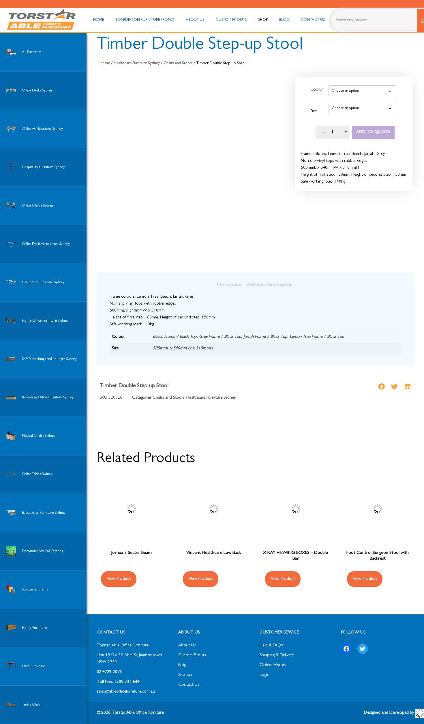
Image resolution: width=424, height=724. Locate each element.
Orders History (273, 665)
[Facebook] (346, 649)
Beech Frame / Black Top (175, 337)
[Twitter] (362, 649)
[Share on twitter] (394, 386)
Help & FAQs (271, 646)
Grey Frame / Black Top (220, 337)
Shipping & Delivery (277, 655)
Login (264, 675)
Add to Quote (373, 132)
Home (105, 63)
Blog (182, 665)
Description (229, 285)
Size (313, 112)
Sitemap (185, 675)
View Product (119, 579)
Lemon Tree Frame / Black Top (317, 337)
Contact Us (188, 685)
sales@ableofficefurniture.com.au (126, 692)
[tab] (229, 285)
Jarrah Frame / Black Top (265, 337)
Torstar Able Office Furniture (123, 646)
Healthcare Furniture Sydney (137, 63)
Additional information (269, 285)
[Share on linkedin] (407, 386)
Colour (316, 90)
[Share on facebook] (381, 386)
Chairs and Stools (178, 63)
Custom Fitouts (192, 655)
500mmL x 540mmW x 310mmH (183, 348)
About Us (187, 646)
